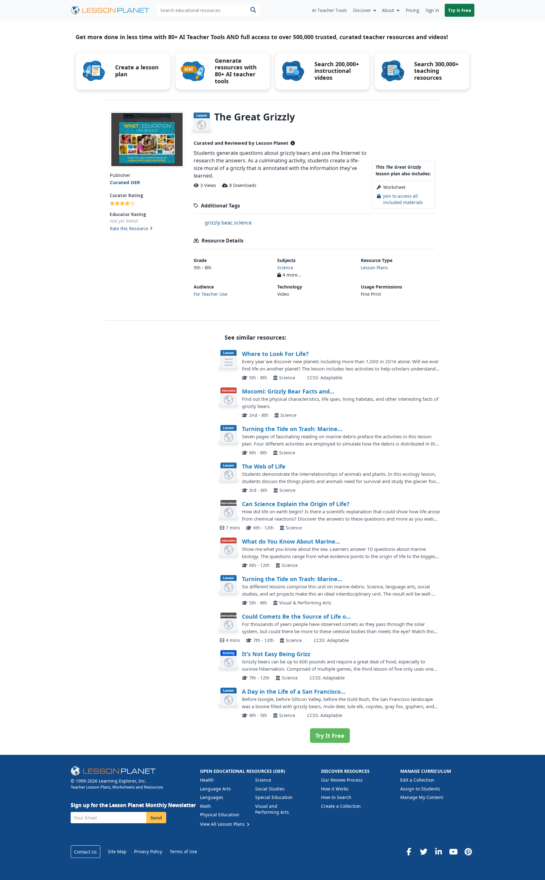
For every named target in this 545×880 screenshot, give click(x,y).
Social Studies (269, 789)
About (388, 10)
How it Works (335, 789)
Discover (362, 10)
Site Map (117, 851)
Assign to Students (420, 789)
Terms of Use (183, 851)
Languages (211, 797)
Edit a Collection (417, 780)
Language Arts (215, 789)
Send (156, 817)
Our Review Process (342, 780)
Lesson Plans (374, 268)
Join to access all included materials (403, 199)
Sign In (432, 10)
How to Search (336, 797)
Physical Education (219, 815)
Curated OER (125, 182)
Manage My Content (421, 797)
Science (285, 268)
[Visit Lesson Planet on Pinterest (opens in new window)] (468, 851)
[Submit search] (253, 10)
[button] (147, 228)
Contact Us (85, 852)
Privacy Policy (148, 851)
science (243, 222)
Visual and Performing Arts (272, 809)
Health (207, 780)
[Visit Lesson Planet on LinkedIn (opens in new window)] (438, 851)
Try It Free (459, 10)
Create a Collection (341, 806)
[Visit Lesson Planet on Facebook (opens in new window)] (408, 851)
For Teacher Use (210, 294)
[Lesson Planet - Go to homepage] (113, 10)
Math (205, 806)
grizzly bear (218, 222)
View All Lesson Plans (223, 824)
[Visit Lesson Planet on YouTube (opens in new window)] (453, 851)
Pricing (412, 10)
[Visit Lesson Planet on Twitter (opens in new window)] (423, 851)
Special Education (274, 797)
